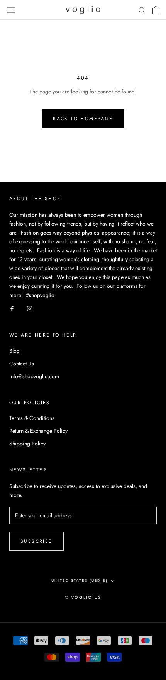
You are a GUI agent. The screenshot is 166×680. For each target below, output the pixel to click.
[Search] (142, 10)
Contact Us (21, 363)
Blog (14, 351)
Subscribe (36, 541)
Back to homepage (83, 118)
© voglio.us (83, 597)
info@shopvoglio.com (34, 376)
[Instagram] (29, 308)
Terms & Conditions (31, 418)
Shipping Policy (27, 443)
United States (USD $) (79, 580)
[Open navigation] (11, 10)
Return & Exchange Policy (38, 431)
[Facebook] (12, 308)
